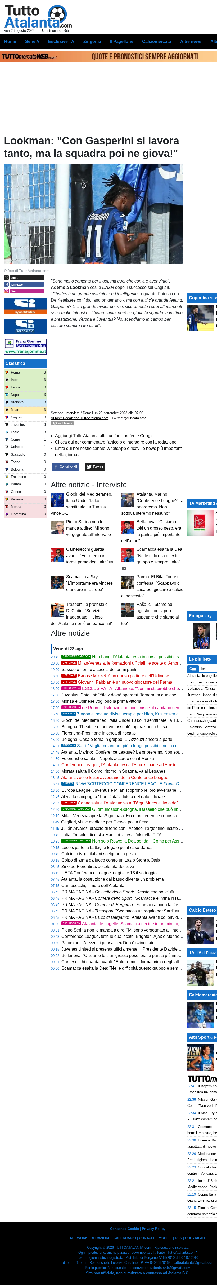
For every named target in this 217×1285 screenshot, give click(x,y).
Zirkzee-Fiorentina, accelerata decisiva (97, 866)
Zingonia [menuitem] (92, 41)
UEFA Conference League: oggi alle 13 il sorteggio (109, 873)
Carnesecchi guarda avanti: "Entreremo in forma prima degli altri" (87, 555)
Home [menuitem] (10, 41)
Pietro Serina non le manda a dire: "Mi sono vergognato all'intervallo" (89, 528)
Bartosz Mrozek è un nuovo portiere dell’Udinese (116, 676)
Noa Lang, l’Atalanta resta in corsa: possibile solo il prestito (133, 657)
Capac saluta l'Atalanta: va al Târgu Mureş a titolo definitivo (126, 803)
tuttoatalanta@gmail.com (194, 1263)
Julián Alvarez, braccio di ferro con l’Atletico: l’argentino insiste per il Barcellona (135, 828)
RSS (178, 1238)
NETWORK (79, 1238)
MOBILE (165, 1238)
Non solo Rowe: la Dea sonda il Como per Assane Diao (129, 841)
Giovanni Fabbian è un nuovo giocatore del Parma (117, 682)
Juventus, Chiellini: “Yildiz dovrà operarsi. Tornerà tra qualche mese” (125, 695)
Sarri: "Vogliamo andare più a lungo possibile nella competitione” (130, 746)
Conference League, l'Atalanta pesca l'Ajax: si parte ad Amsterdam (123, 765)
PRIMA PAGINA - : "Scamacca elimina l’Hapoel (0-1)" (129, 898)
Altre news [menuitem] (190, 41)
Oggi (193, 669)
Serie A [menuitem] (32, 41)
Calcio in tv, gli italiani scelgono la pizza (98, 854)
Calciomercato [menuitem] (156, 41)
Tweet (97, 467)
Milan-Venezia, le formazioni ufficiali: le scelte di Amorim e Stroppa (132, 663)
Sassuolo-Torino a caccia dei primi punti (98, 669)
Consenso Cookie (124, 1229)
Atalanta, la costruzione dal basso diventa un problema (112, 879)
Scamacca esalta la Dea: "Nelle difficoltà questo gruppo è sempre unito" (160, 555)
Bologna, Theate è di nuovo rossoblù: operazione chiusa (114, 726)
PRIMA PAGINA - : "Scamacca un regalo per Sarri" (117, 911)
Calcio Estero (202, 910)
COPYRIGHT (195, 1238)
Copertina (199, 297)
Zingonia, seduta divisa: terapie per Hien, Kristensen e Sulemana (131, 714)
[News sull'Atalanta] (38, 16)
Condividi (67, 467)
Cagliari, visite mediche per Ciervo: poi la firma (104, 822)
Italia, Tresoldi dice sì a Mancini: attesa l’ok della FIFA (111, 834)
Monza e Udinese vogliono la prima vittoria (101, 701)
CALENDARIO (125, 1238)
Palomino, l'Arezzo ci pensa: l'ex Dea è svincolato (108, 943)
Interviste (72, 413)
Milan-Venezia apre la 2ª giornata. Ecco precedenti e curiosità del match (128, 815)
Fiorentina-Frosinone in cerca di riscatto (98, 733)
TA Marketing (202, 503)
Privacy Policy (153, 1229)
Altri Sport (199, 1037)
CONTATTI (147, 1238)
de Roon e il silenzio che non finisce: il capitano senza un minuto (133, 707)
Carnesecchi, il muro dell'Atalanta (92, 885)
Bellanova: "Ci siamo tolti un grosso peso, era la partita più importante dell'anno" (136, 955)
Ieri (203, 669)
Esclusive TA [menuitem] (61, 41)
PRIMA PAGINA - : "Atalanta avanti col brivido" (121, 917)
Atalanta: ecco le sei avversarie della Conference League (114, 777)
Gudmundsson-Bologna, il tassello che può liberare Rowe (131, 809)
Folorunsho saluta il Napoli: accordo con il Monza (107, 758)
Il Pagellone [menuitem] (121, 41)
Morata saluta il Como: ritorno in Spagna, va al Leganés (113, 771)
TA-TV (195, 952)
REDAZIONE (101, 1238)
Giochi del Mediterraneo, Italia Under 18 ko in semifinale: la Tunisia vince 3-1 (133, 720)
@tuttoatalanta (135, 418)
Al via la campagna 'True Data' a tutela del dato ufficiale (113, 796)
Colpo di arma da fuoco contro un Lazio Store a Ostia (110, 860)
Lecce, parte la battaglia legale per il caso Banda (107, 847)
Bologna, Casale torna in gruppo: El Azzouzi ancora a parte (116, 739)
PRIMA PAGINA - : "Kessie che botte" (115, 892)
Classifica (15, 363)
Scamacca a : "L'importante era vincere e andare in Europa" (89, 583)
